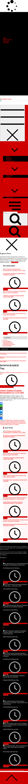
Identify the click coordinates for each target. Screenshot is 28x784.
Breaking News (9, 420)
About (4, 38)
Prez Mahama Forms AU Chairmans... (11, 568)
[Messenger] (14, 411)
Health (7, 156)
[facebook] (14, 58)
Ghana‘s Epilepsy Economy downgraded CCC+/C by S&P (12, 391)
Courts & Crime (10, 160)
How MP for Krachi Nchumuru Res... (11, 659)
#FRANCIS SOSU (8, 343)
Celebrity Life (9, 197)
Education (8, 159)
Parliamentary (9, 175)
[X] (14, 408)
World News (6, 182)
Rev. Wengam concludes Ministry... (10, 609)
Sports (4, 179)
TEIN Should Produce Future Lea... (11, 707)
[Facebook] (14, 403)
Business (5, 178)
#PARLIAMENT (7, 345)
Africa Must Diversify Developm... (10, 588)
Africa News (6, 181)
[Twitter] (14, 82)
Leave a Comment (14, 424)
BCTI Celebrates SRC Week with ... (10, 751)
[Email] (14, 416)
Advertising (6, 41)
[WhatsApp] (14, 406)
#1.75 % (5, 340)
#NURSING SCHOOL (9, 344)
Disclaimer (6, 42)
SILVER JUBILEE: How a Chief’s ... (11, 729)
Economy (8, 177)
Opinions (5, 199)
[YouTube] (14, 94)
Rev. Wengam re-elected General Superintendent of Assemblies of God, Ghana (14, 274)
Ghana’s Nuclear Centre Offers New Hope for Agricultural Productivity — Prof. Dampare (13, 502)
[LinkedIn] (14, 413)
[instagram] (14, 70)
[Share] (14, 418)
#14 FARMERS (7, 341)
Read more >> (3, 557)
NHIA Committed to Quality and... (10, 636)
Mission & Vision (7, 39)
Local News (9, 158)
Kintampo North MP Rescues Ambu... (11, 680)
